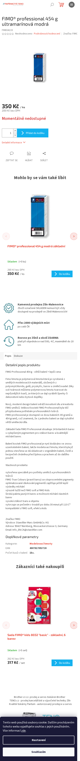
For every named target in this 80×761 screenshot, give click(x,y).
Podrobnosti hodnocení (47, 34)
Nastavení (39, 740)
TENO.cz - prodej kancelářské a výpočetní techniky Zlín (40, 700)
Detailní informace (12, 142)
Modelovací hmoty (41, 544)
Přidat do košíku (35, 132)
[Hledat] (52, 4)
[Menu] (71, 4)
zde (23, 731)
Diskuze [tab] (18, 356)
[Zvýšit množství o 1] (15, 131)
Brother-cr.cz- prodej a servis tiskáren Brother (39, 697)
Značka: (70, 34)
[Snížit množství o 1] (15, 135)
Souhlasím (38, 752)
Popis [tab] (8, 356)
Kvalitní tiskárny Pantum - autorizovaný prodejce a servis (40, 704)
